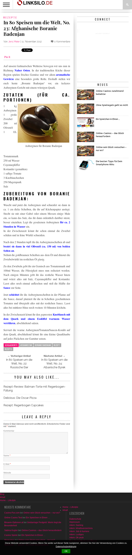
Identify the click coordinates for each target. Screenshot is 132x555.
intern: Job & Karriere (79, 531)
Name (6, 455)
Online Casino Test (13, 517)
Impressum (74, 522)
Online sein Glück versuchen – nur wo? (42, 513)
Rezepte (10, 17)
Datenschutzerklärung (66, 546)
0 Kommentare (62, 41)
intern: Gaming (76, 525)
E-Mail (7, 464)
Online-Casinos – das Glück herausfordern (42, 530)
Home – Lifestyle (8, 500)
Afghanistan (26, 345)
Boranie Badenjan (43, 345)
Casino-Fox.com (12, 513)
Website (7, 473)
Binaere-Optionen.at (13, 522)
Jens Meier (14, 41)
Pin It (7, 57)
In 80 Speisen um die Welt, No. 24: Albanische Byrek (54, 363)
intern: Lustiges (76, 534)
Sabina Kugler (11, 530)
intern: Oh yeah (76, 537)
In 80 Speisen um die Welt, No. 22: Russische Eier (19, 363)
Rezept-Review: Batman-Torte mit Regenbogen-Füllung (34, 388)
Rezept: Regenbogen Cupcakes (23, 405)
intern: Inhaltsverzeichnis (81, 528)
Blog (2, 494)
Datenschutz (75, 519)
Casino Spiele (11, 535)
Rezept (57, 345)
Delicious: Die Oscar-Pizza (19, 397)
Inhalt (2, 497)
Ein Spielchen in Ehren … (38, 517)
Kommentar (8, 431)
